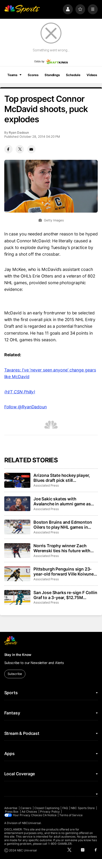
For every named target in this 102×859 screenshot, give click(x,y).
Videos (92, 75)
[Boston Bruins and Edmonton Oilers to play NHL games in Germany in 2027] (17, 527)
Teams (12, 75)
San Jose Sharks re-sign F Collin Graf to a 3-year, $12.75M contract (65, 595)
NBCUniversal (31, 823)
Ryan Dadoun (19, 132)
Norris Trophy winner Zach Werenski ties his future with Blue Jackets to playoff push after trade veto (61, 548)
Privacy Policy (50, 811)
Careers (25, 808)
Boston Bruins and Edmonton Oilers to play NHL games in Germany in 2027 (62, 525)
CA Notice (49, 815)
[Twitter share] (20, 149)
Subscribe (15, 674)
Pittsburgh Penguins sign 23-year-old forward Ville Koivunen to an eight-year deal (64, 571)
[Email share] (31, 149)
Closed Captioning (46, 808)
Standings (52, 75)
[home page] (22, 9)
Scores (33, 75)
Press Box (12, 811)
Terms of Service (71, 815)
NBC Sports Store (83, 808)
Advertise (11, 808)
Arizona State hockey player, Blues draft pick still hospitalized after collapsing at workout (64, 478)
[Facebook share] (8, 149)
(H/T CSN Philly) (19, 391)
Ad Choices (29, 811)
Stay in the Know (18, 655)
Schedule (73, 75)
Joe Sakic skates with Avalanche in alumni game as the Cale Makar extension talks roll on (63, 501)
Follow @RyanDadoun (25, 406)
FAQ (65, 808)
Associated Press (46, 485)
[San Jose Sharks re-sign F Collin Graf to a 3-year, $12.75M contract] (17, 597)
